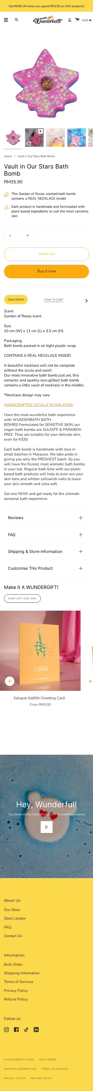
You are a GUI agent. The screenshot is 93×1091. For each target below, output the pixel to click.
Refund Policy (16, 999)
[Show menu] (7, 19)
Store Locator (15, 918)
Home (8, 156)
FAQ (11, 534)
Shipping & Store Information (35, 551)
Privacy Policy (16, 990)
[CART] (77, 20)
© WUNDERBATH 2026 (19, 1059)
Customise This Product (30, 568)
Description (16, 299)
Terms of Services (18, 981)
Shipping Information (22, 973)
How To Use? (53, 299)
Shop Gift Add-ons (22, 598)
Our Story (12, 909)
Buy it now (46, 271)
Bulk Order (13, 964)
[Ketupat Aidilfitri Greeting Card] (40, 651)
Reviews (15, 517)
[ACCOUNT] (69, 20)
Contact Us (13, 935)
